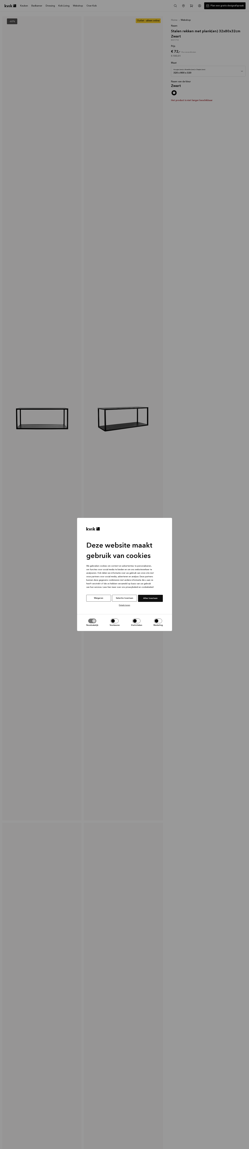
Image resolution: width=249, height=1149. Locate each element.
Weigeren (98, 598)
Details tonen (124, 605)
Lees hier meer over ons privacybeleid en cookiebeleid (128, 587)
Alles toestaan (150, 598)
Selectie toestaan (124, 598)
